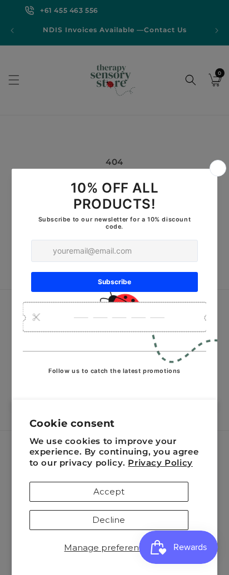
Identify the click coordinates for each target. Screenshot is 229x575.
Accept (109, 491)
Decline (108, 520)
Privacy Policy (160, 462)
